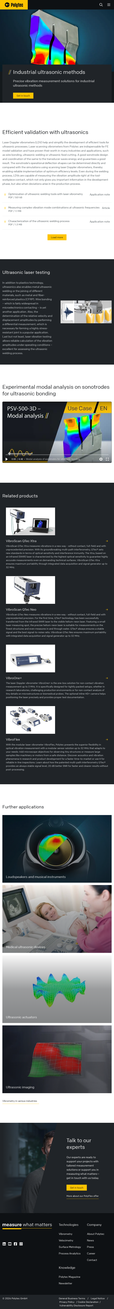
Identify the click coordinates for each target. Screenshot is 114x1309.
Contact (92, 1259)
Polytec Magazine (69, 1276)
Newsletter (65, 1283)
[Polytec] (14, 4)
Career (91, 1253)
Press (90, 1246)
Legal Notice (99, 1298)
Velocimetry (66, 1240)
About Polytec (95, 1233)
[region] (57, 432)
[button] (6, 459)
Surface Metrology (70, 1246)
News (90, 1240)
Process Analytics (69, 1253)
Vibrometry (65, 1233)
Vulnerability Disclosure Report (76, 1305)
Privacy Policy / (68, 1301)
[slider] (57, 454)
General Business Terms (73, 1298)
